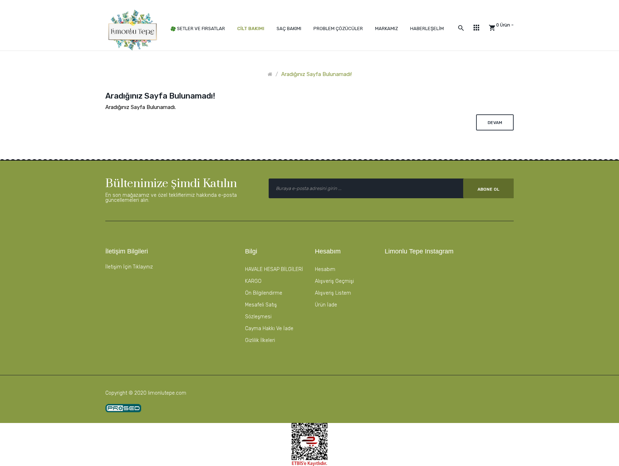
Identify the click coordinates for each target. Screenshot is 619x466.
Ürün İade (326, 305)
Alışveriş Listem (333, 293)
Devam (495, 122)
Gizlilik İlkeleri (260, 340)
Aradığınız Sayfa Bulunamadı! (316, 74)
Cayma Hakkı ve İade (269, 328)
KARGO (253, 281)
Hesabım (325, 269)
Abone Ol (488, 189)
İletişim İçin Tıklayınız (129, 267)
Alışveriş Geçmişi (334, 281)
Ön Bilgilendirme (263, 293)
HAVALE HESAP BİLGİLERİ (274, 269)
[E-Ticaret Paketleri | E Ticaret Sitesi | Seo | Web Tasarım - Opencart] (123, 408)
